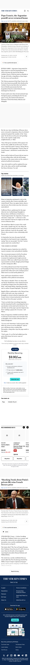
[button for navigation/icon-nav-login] (24, 11)
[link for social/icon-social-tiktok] (7, 655)
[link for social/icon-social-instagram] (11, 655)
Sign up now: (4, 21)
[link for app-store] (9, 609)
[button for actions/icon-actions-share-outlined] (26, 56)
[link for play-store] (20, 609)
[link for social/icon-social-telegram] (22, 655)
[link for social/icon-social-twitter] (4, 655)
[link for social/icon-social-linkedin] (26, 655)
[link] (9, 11)
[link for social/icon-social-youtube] (18, 655)
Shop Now (7, 458)
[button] (24, 11)
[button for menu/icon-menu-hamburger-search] (27, 11)
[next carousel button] (27, 34)
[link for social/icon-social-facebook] (15, 655)
